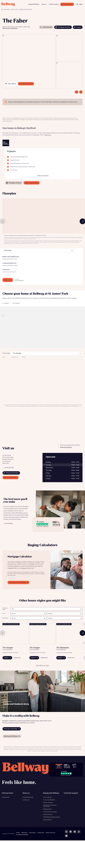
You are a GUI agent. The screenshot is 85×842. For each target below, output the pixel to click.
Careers (18, 832)
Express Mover (47, 814)
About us (44, 4)
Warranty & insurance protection (49, 806)
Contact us (26, 800)
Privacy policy (32, 832)
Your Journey (47, 797)
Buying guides (47, 819)
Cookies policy (40, 832)
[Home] (2, 9)
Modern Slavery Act (50, 832)
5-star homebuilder (49, 800)
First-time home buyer (50, 811)
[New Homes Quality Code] (74, 766)
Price (3, 613)
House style (6, 353)
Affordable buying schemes (51, 817)
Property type (4, 608)
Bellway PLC (24, 832)
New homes (5, 797)
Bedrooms (5, 618)
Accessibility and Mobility (22, 834)
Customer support (54, 4)
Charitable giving (28, 797)
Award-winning (47, 802)
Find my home (7, 793)
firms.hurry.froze (66, 447)
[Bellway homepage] (25, 774)
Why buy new (47, 809)
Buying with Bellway (33, 4)
